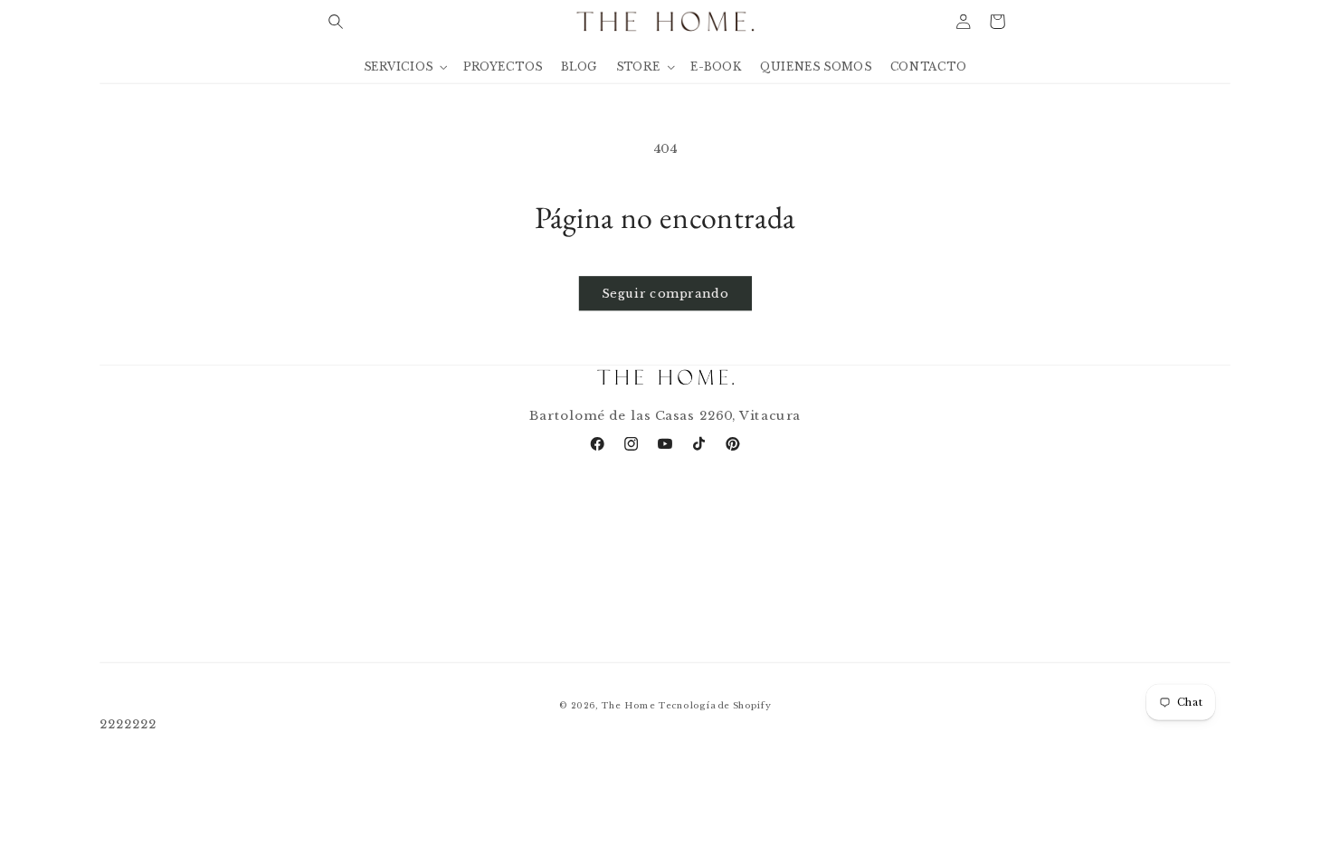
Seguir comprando (665, 293)
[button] (336, 21)
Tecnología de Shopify (714, 704)
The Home (628, 704)
